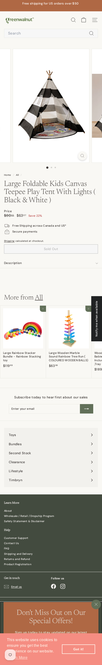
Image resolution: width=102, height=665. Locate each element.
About (8, 510)
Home (8, 174)
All (17, 174)
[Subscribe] (86, 409)
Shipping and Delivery (18, 553)
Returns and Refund (17, 559)
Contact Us (11, 543)
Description (13, 263)
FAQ (6, 548)
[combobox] (51, 33)
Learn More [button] (18, 658)
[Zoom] (82, 155)
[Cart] (83, 20)
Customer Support (16, 538)
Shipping (9, 240)
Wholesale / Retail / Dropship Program (29, 516)
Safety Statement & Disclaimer (24, 521)
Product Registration (18, 564)
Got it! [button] (78, 649)
